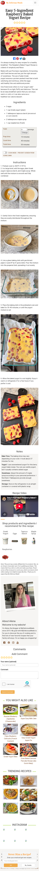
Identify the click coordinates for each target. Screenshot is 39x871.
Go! (11, 865)
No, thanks (28, 865)
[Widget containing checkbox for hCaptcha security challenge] (16, 684)
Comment (4, 669)
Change (25, 133)
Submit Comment (7, 692)
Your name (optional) (8, 662)
